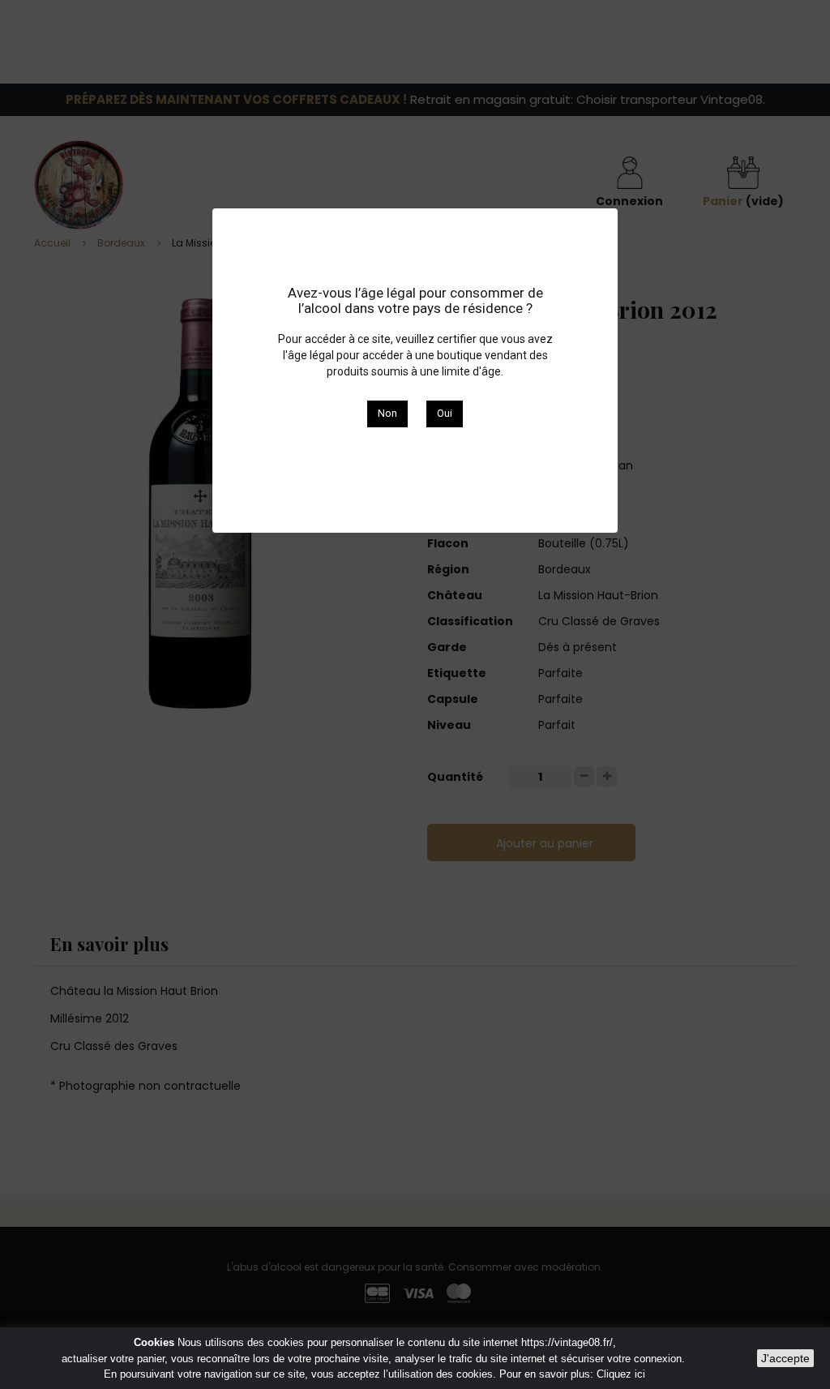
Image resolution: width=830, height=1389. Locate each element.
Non (387, 413)
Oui (444, 413)
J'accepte (785, 1358)
